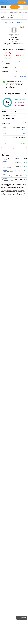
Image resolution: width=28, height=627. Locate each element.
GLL (6, 178)
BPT (6, 161)
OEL (6, 170)
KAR (6, 166)
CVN (23, 129)
